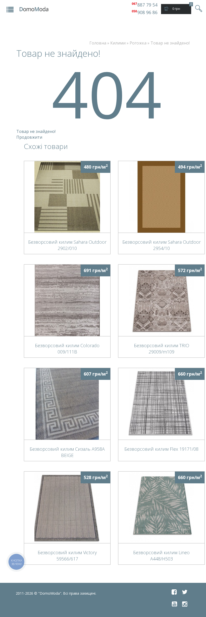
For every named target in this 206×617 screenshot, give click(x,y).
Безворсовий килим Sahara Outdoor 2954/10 (161, 245)
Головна (97, 43)
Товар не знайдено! (170, 43)
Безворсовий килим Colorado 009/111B (67, 348)
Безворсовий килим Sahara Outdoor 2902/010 (67, 245)
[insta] (184, 604)
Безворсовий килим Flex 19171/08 (161, 449)
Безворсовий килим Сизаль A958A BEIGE (67, 452)
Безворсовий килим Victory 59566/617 (67, 555)
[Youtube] (174, 604)
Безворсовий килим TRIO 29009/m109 (161, 348)
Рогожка (138, 43)
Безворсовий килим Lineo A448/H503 (161, 555)
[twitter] (184, 592)
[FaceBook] (174, 592)
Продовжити (29, 137)
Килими (118, 43)
